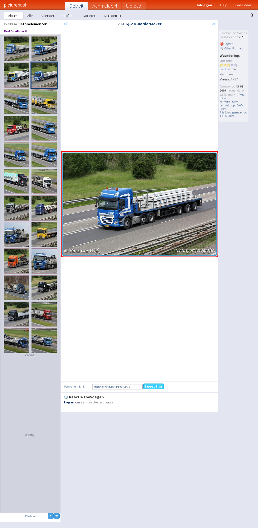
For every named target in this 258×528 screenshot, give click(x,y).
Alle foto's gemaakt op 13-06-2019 (233, 114)
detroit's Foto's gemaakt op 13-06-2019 (231, 105)
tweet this (154, 386)
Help (223, 5)
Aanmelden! (104, 6)
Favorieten (88, 15)
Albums (13, 15)
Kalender (47, 15)
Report (228, 44)
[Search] (251, 15)
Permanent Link (74, 386)
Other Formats (233, 48)
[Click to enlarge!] (139, 204)
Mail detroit (112, 15)
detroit (237, 37)
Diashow (30, 516)
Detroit (76, 6)
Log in (224, 69)
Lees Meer (243, 5)
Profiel (67, 15)
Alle (30, 15)
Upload (133, 6)
